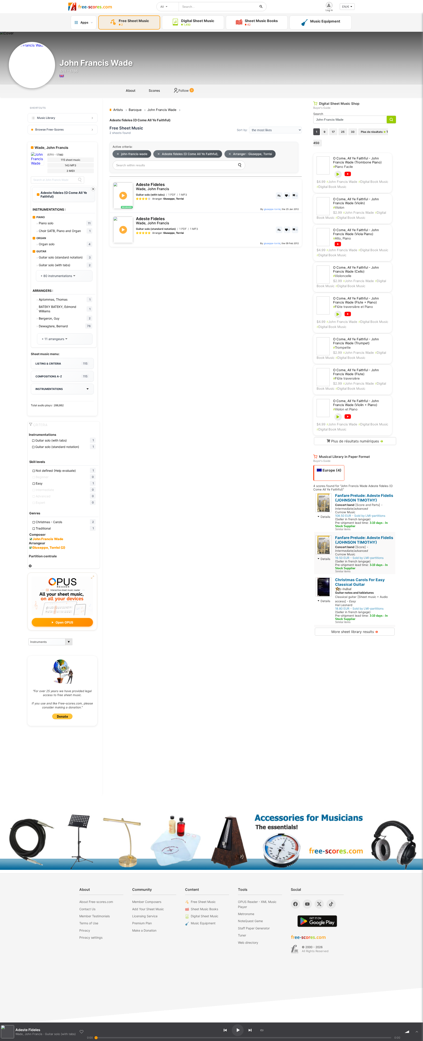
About (130, 90)
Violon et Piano (345, 409)
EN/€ (345, 6)
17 (333, 131)
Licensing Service (145, 916)
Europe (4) (331, 470)
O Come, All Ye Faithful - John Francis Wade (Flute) (356, 372)
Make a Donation (144, 930)
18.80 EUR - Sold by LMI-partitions (359, 608)
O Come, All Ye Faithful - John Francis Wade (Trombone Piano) (357, 160)
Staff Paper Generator (254, 928)
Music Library (46, 118)
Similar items (343, 529)
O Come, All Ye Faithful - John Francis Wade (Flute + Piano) (356, 300)
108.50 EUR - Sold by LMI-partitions (360, 515)
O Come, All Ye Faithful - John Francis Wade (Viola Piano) (356, 232)
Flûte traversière (346, 378)
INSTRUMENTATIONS (49, 389)
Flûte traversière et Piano (353, 307)
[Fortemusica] (295, 949)
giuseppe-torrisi (272, 209)
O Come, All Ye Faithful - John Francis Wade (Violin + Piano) (356, 403)
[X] (319, 904)
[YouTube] (307, 904)
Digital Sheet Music (204, 916)
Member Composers (146, 902)
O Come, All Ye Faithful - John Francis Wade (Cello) (356, 269)
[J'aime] (81, 1031)
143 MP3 (70, 165)
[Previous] (225, 1030)
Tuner (242, 935)
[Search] (80, 180)
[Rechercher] (261, 6)
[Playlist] (416, 1031)
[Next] (250, 1030)
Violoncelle (342, 276)
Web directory (248, 942)
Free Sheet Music (203, 902)
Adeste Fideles (152, 186)
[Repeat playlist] (262, 1030)
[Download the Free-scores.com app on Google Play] (317, 921)
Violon (338, 208)
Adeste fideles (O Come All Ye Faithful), (190, 154)
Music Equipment (203, 923)
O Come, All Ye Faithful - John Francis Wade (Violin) (356, 201)
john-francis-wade (134, 154)
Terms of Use (88, 923)
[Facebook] (295, 904)
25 (343, 131)
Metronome (246, 914)
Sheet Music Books (204, 909)
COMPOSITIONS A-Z (61, 376)
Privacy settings (90, 937)
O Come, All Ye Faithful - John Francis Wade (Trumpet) (356, 341)
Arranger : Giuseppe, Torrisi (252, 154)
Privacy (84, 930)
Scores (154, 90)
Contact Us (87, 909)
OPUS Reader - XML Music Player (257, 904)
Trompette (342, 348)
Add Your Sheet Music (148, 909)
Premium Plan (142, 923)
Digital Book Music (373, 182)
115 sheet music (70, 159)
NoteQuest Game (250, 921)
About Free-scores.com (96, 902)
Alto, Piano (342, 238)
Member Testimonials (94, 916)
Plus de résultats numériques (356, 441)
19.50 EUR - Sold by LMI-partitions (359, 558)
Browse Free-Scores (49, 129)
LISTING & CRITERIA (61, 363)
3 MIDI (71, 170)
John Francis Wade (342, 182)
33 (352, 131)
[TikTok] (331, 904)
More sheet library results (354, 631)
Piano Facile (343, 167)
